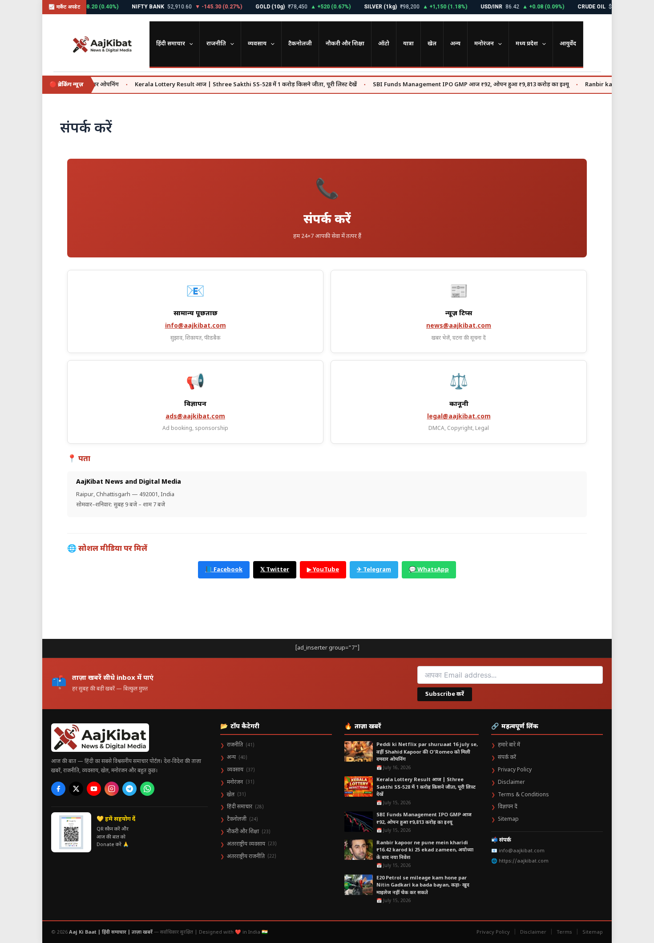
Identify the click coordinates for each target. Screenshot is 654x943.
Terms (564, 932)
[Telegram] (129, 789)
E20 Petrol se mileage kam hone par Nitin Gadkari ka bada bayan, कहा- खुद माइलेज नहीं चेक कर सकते (422, 885)
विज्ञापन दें (504, 807)
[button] (189, 44)
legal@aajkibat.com (459, 417)
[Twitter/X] (76, 789)
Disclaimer (508, 782)
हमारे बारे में (505, 745)
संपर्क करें (503, 757)
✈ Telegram (374, 570)
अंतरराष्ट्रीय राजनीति (248, 856)
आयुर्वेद (568, 44)
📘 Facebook (223, 570)
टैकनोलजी (300, 44)
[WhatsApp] (147, 789)
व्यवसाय (257, 44)
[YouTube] (94, 789)
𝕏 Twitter (274, 570)
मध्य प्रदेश (527, 44)
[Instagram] (112, 789)
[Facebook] (58, 789)
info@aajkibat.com (195, 326)
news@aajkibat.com (458, 326)
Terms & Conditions (520, 795)
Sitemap (505, 819)
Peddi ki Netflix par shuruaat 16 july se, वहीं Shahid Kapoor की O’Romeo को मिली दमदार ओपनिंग (427, 752)
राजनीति (216, 44)
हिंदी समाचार (170, 44)
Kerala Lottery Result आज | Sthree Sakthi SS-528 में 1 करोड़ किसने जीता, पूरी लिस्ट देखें (224, 84)
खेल (432, 44)
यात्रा (408, 44)
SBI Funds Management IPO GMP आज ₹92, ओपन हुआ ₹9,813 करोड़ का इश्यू (449, 84)
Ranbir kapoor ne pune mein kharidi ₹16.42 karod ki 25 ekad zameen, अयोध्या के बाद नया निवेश (424, 850)
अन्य (455, 44)
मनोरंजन (484, 44)
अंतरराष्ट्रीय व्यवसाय (248, 844)
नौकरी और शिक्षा (345, 44)
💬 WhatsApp (429, 570)
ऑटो (383, 44)
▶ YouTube (323, 570)
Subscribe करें (444, 694)
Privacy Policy (511, 770)
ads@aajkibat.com (195, 417)
